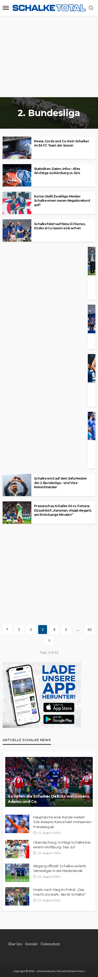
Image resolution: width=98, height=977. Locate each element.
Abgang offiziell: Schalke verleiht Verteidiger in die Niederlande (59, 868)
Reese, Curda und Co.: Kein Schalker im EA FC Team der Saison (61, 143)
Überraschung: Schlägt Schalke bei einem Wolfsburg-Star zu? (61, 844)
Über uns (15, 944)
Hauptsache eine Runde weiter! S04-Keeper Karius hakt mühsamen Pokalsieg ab (62, 822)
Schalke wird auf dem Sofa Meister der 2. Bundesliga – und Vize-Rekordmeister (60, 483)
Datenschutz (50, 944)
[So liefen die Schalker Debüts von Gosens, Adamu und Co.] (49, 782)
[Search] (91, 8)
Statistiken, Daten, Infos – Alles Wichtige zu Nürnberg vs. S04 (57, 171)
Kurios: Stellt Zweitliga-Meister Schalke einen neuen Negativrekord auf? (62, 201)
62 (90, 629)
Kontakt (31, 944)
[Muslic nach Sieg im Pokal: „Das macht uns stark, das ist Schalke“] (17, 896)
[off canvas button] (6, 8)
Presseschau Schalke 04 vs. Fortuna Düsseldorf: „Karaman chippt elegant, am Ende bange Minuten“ (62, 510)
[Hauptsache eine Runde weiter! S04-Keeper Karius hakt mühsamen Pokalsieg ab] (17, 824)
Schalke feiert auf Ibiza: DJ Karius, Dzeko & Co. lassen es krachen (59, 226)
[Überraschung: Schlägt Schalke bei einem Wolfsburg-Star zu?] (17, 849)
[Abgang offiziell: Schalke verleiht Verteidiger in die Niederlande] (17, 873)
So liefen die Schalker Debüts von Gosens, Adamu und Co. (49, 799)
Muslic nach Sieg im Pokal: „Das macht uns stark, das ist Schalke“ (59, 891)
